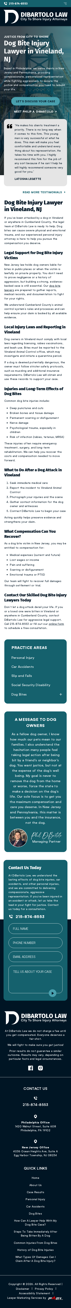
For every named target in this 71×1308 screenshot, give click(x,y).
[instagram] (40, 1068)
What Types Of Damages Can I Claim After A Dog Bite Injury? (35, 1258)
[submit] (53, 993)
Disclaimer (22, 1288)
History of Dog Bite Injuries (35, 1249)
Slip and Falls (21, 676)
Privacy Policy (44, 1288)
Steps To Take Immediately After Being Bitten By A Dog (35, 1233)
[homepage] (35, 1019)
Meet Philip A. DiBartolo (33, 111)
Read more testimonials (42, 192)
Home (35, 1177)
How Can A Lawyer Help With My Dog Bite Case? (35, 1222)
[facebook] (31, 1068)
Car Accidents (22, 667)
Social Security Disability (30, 685)
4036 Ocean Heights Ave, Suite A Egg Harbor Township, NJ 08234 (35, 1153)
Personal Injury (22, 657)
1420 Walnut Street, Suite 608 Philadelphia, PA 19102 (35, 1128)
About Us (35, 1185)
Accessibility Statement (34, 1293)
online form (56, 623)
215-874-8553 (18, 3)
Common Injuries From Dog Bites (35, 1242)
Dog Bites (19, 694)
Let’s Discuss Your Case (35, 101)
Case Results (35, 1192)
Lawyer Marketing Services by (27, 1297)
